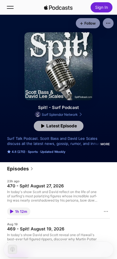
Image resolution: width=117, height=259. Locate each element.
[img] (58, 7)
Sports (33, 152)
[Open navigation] (10, 7)
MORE (105, 144)
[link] (20, 169)
